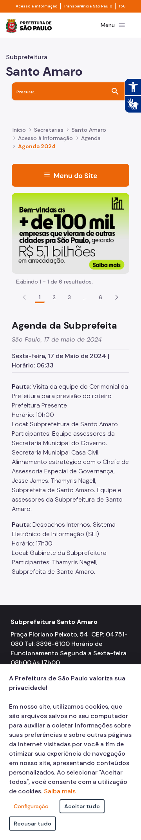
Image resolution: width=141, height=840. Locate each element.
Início (19, 129)
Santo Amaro (89, 129)
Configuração (31, 806)
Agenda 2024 (37, 146)
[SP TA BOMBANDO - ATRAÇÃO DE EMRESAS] (70, 233)
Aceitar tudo (82, 806)
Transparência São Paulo (88, 6)
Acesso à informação (36, 6)
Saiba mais (60, 791)
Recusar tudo (32, 823)
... (85, 297)
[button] (117, 297)
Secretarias (48, 129)
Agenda (91, 138)
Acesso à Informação (45, 138)
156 (122, 6)
